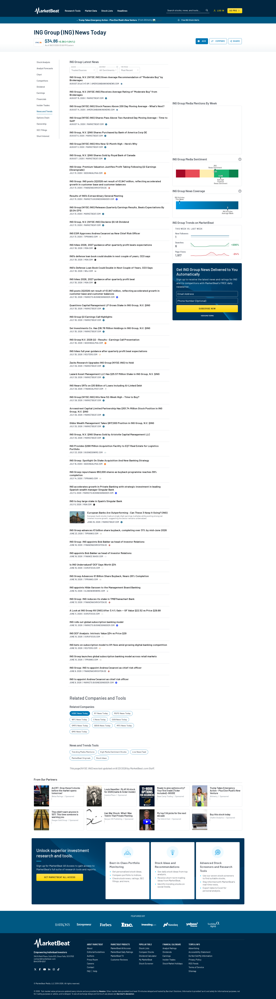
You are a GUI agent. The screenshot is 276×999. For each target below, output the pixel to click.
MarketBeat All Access (121, 948)
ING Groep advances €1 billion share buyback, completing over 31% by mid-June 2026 (118, 530)
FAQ (88, 971)
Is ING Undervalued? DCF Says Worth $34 (93, 564)
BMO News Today (79, 731)
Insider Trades (169, 959)
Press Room (92, 959)
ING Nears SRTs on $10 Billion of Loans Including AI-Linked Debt (106, 385)
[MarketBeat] (47, 11)
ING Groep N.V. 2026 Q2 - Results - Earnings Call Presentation (104, 339)
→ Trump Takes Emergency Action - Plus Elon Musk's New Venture (106, 20)
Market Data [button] (91, 10)
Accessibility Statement (199, 952)
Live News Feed (139, 752)
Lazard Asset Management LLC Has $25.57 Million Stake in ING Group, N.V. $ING (115, 374)
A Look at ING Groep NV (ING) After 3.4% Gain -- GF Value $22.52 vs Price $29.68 (115, 610)
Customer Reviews (119, 959)
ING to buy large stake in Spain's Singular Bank (96, 501)
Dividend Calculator (148, 956)
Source (73, 67)
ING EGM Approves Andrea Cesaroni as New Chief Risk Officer (105, 233)
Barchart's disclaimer (125, 994)
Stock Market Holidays (173, 963)
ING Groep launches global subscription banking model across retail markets (113, 656)
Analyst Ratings (170, 948)
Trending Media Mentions (83, 752)
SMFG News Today (80, 725)
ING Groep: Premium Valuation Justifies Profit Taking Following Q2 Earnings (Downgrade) (113, 168)
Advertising (194, 948)
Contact (90, 967)
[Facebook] (40, 969)
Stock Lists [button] (107, 10)
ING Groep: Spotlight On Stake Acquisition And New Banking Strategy (109, 460)
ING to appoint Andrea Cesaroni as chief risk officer (99, 679)
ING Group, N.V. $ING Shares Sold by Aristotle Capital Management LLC (110, 434)
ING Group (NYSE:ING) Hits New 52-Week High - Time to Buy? (104, 397)
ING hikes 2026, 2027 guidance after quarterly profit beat (102, 279)
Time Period (124, 67)
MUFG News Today (122, 713)
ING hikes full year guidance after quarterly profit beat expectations (108, 351)
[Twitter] (35, 969)
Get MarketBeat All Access (59, 877)
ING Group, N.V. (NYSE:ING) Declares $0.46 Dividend (99, 221)
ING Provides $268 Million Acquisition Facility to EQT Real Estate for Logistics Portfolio (114, 447)
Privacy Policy (195, 959)
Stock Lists (144, 948)
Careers (90, 963)
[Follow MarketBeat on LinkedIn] (49, 969)
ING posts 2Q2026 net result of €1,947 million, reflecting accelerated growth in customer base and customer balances (115, 292)
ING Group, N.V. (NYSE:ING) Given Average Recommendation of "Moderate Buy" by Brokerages (116, 79)
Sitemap (192, 971)
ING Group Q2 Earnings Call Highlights (91, 316)
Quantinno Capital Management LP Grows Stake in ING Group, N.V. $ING (110, 305)
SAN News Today (119, 719)
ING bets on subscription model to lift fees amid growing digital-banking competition (118, 644)
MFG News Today (124, 725)
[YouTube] (45, 969)
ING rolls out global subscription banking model (96, 621)
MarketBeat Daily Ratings (122, 952)
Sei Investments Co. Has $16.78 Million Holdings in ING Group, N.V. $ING (110, 328)
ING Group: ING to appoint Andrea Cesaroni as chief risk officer (106, 667)
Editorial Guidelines (96, 952)
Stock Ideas (101, 758)
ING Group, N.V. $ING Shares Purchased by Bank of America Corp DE (108, 132)
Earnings (167, 956)
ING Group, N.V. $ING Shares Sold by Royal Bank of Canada (102, 155)
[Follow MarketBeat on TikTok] (59, 969)
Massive (102, 991)
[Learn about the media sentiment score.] (240, 159)
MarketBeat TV (117, 956)
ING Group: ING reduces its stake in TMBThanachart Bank (102, 598)
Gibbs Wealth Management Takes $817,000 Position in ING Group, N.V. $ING (112, 423)
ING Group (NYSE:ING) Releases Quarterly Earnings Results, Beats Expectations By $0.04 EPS (117, 209)
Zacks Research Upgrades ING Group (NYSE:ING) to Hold (102, 362)
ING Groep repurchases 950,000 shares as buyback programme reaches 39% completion (113, 473)
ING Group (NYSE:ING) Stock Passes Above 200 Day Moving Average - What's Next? (117, 106)
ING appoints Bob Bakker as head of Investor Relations (101, 553)
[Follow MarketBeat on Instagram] (54, 969)
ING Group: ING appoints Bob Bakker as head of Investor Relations (107, 541)
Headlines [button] (122, 10)
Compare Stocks (146, 952)
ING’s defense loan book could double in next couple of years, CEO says (110, 256)
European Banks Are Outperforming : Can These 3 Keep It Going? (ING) (127, 512)
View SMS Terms (207, 316)
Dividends (167, 952)
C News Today (99, 719)
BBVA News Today (102, 725)
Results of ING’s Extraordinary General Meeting (96, 195)
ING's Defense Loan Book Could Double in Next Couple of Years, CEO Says (111, 267)
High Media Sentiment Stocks (113, 752)
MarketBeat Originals (81, 758)
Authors (90, 956)
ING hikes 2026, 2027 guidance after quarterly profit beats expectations (111, 244)
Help (95, 971)
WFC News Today (79, 719)
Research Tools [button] (72, 10)
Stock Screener (146, 963)
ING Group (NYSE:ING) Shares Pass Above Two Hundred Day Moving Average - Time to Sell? (118, 119)
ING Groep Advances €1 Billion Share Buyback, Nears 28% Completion (109, 576)
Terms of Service (196, 967)
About (89, 948)
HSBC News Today (80, 713)
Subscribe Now (207, 308)
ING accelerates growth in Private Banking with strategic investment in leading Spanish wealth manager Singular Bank (115, 488)
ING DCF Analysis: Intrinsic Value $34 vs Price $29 (98, 633)
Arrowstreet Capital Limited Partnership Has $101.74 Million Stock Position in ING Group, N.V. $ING (116, 410)
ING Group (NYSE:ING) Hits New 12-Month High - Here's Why (103, 143)
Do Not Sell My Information (200, 956)
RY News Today (101, 713)
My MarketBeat (145, 959)
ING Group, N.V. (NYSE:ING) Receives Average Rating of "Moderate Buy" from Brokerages (113, 93)
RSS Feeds (193, 963)
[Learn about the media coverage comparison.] (240, 191)
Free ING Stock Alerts (190, 20)
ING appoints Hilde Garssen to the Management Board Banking (105, 587)
